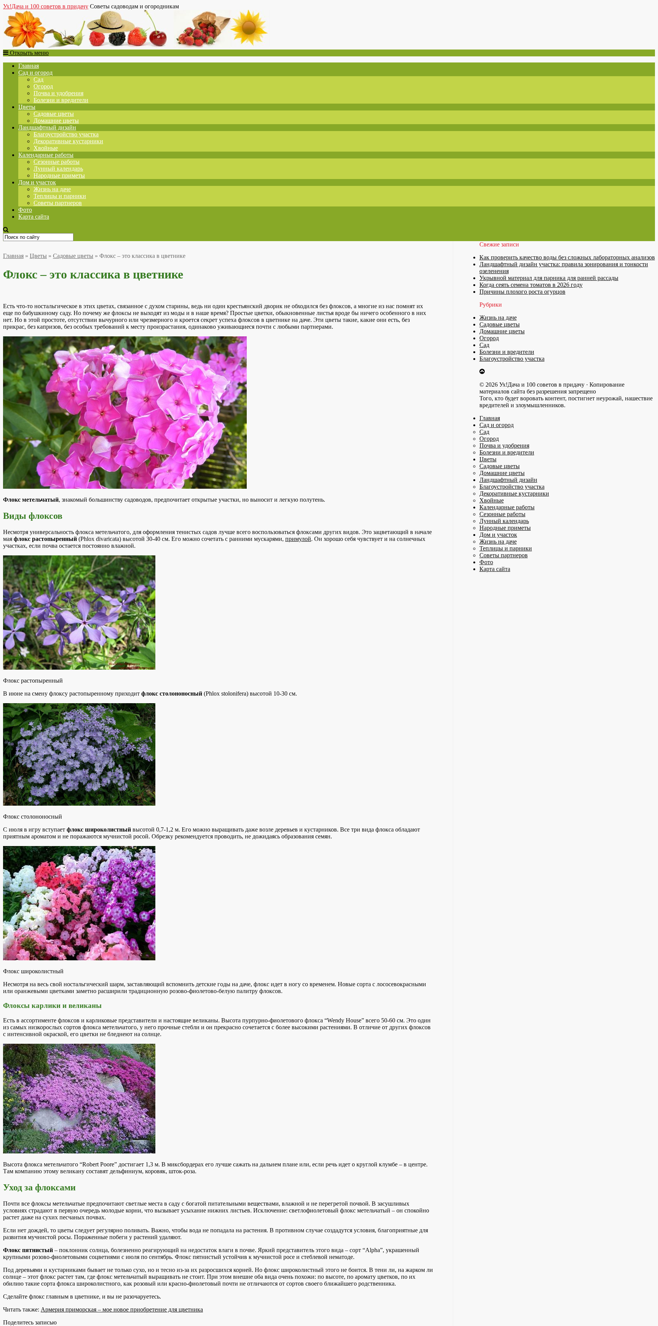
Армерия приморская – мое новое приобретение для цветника (122, 1309)
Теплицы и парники (60, 196)
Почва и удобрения (58, 93)
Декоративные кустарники (68, 141)
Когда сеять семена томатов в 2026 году (531, 285)
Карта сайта (33, 216)
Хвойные (46, 148)
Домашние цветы (56, 120)
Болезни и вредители (61, 100)
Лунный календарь (58, 168)
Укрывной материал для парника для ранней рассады (548, 278)
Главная (28, 65)
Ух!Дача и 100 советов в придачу (45, 6)
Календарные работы (45, 155)
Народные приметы (59, 175)
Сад (38, 79)
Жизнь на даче (52, 189)
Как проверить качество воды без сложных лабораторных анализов (567, 257)
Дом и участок (37, 182)
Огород (43, 86)
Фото (25, 209)
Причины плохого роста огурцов (522, 291)
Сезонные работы (57, 161)
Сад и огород (35, 72)
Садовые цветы (54, 113)
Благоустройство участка (66, 134)
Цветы (26, 107)
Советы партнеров (58, 203)
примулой (298, 539)
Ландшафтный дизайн (47, 127)
